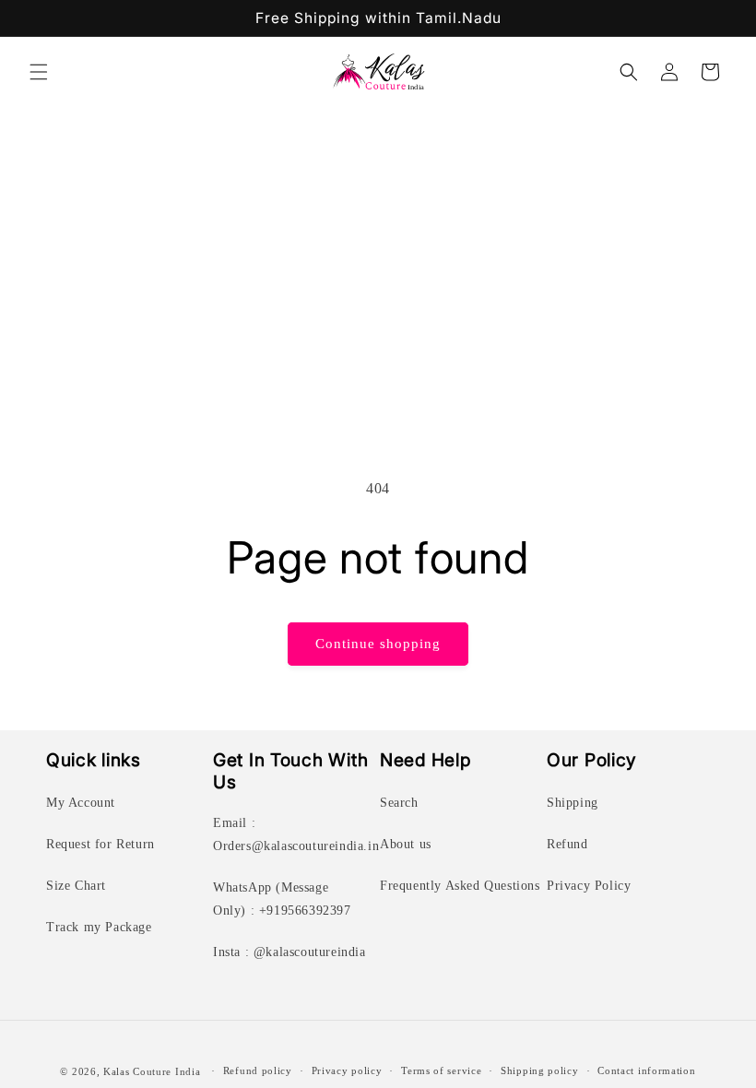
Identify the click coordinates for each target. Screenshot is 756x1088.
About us (405, 844)
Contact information (646, 1070)
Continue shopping (378, 643)
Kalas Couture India (151, 1071)
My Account (80, 803)
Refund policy (257, 1070)
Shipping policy (540, 1070)
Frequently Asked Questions (460, 886)
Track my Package (99, 927)
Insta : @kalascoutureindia (289, 952)
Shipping (572, 803)
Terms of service (441, 1070)
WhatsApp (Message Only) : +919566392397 (282, 899)
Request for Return (100, 844)
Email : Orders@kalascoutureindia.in (296, 834)
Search (399, 803)
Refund (567, 844)
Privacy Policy (589, 886)
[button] (38, 72)
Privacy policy (347, 1070)
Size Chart (76, 886)
